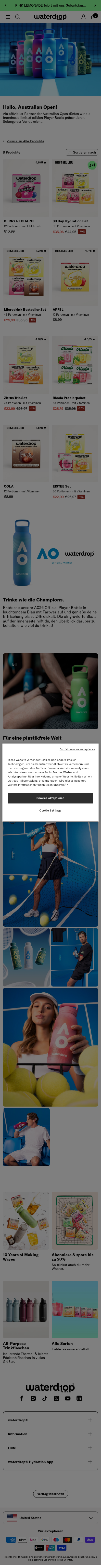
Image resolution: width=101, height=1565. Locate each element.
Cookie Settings (50, 810)
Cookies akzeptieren (51, 798)
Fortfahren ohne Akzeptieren (77, 749)
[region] (50, 782)
